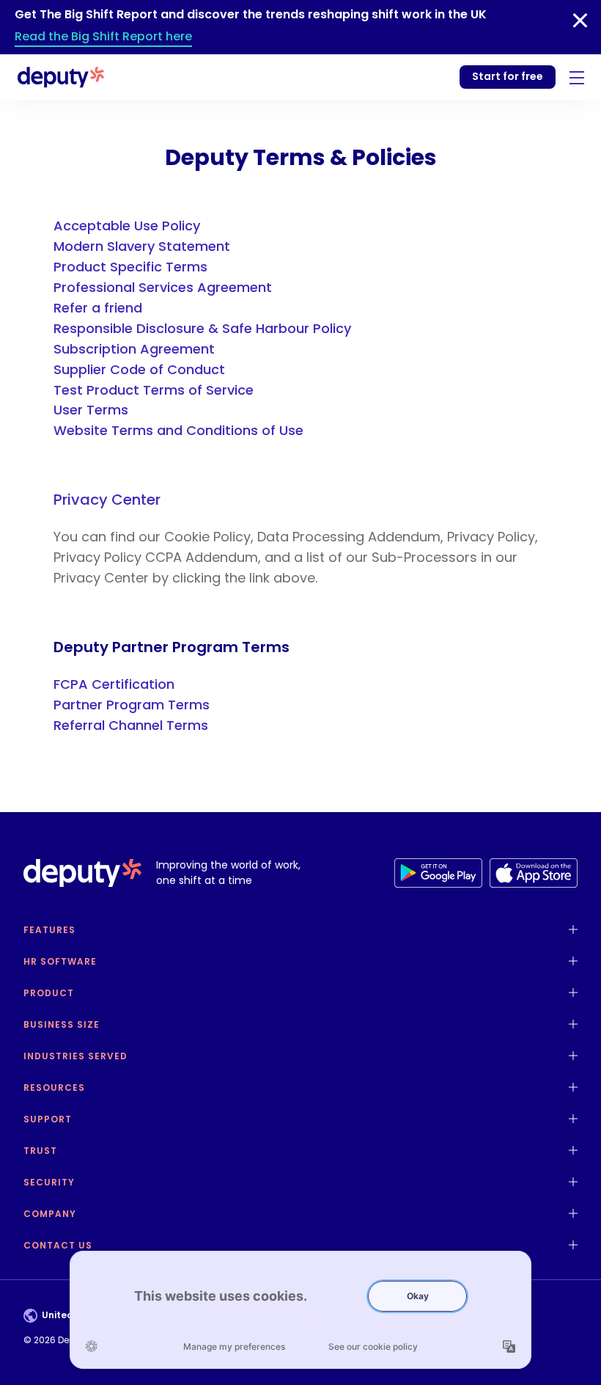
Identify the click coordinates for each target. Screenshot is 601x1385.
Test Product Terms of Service (154, 390)
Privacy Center (107, 499)
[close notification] (580, 20)
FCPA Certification (114, 684)
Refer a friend (98, 308)
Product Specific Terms (130, 266)
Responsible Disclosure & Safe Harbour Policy (202, 328)
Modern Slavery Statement (142, 246)
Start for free (507, 76)
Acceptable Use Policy (127, 225)
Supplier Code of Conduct (139, 369)
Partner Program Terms (132, 704)
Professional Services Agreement (163, 287)
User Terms (91, 410)
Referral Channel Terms (131, 725)
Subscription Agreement (134, 349)
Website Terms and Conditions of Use (178, 430)
